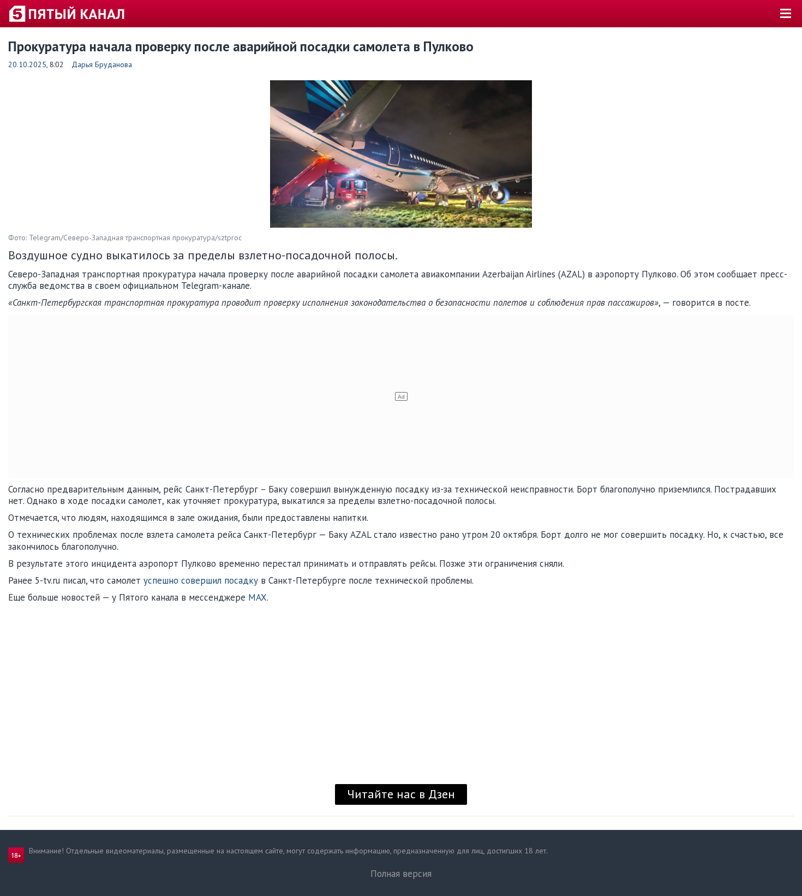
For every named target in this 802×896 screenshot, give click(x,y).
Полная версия (401, 874)
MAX (257, 597)
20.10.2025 (27, 64)
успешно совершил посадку (200, 580)
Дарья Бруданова (101, 64)
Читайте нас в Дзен (401, 794)
